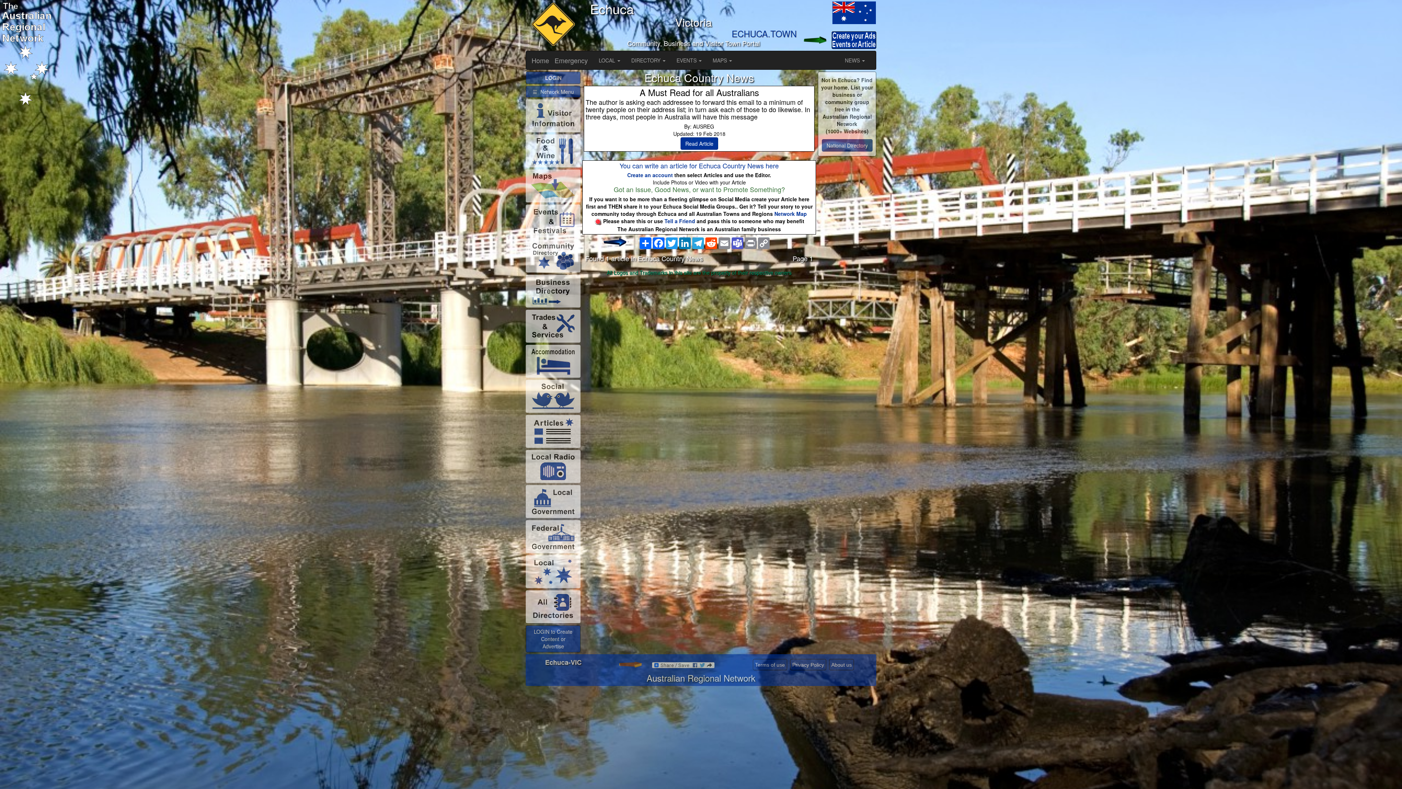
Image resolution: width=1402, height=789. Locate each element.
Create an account (650, 175)
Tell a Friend (679, 221)
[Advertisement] (699, 336)
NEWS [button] (853, 60)
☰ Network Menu (553, 91)
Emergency (571, 60)
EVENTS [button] (687, 60)
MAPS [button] (720, 60)
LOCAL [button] (608, 60)
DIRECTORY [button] (646, 60)
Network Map (790, 213)
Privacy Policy (808, 665)
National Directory (847, 145)
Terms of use (770, 665)
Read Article (699, 143)
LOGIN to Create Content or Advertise (553, 639)
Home (540, 60)
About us (841, 665)
